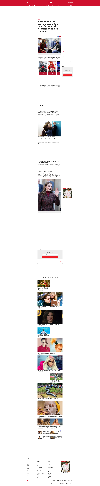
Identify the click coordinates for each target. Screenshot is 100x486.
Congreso (49, 461)
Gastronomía (28, 464)
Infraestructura (50, 468)
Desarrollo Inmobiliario (51, 467)
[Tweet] (57, 36)
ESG (37, 477)
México (48, 460)
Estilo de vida (28, 473)
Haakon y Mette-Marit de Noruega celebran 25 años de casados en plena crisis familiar (67, 62)
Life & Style (39, 459)
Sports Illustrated (40, 465)
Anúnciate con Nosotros (69, 483)
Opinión (49, 463)
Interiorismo (49, 469)
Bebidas (28, 465)
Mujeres (28, 475)
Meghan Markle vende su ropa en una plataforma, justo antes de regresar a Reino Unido (67, 57)
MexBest (28, 463)
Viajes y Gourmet (29, 461)
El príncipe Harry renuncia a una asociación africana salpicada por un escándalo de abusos (67, 52)
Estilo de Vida (28, 468)
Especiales (38, 457)
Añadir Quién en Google (51, 36)
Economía (38, 474)
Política (49, 459)
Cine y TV (38, 462)
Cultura (28, 462)
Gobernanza (49, 473)
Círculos (47, 5)
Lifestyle (38, 469)
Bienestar (28, 467)
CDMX (48, 462)
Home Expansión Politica (40, 473)
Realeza (40, 5)
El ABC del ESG (49, 476)
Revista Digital (70, 2)
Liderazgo (28, 476)
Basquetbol (38, 468)
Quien (69, 480)
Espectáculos (32, 5)
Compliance (62, 483)
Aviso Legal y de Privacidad (54, 483)
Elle (27, 470)
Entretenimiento (39, 460)
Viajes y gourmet (68, 5)
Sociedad (49, 464)
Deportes (38, 461)
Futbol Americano (39, 467)
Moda (53, 5)
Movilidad (49, 474)
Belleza (59, 5)
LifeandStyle (49, 457)
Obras (38, 476)
